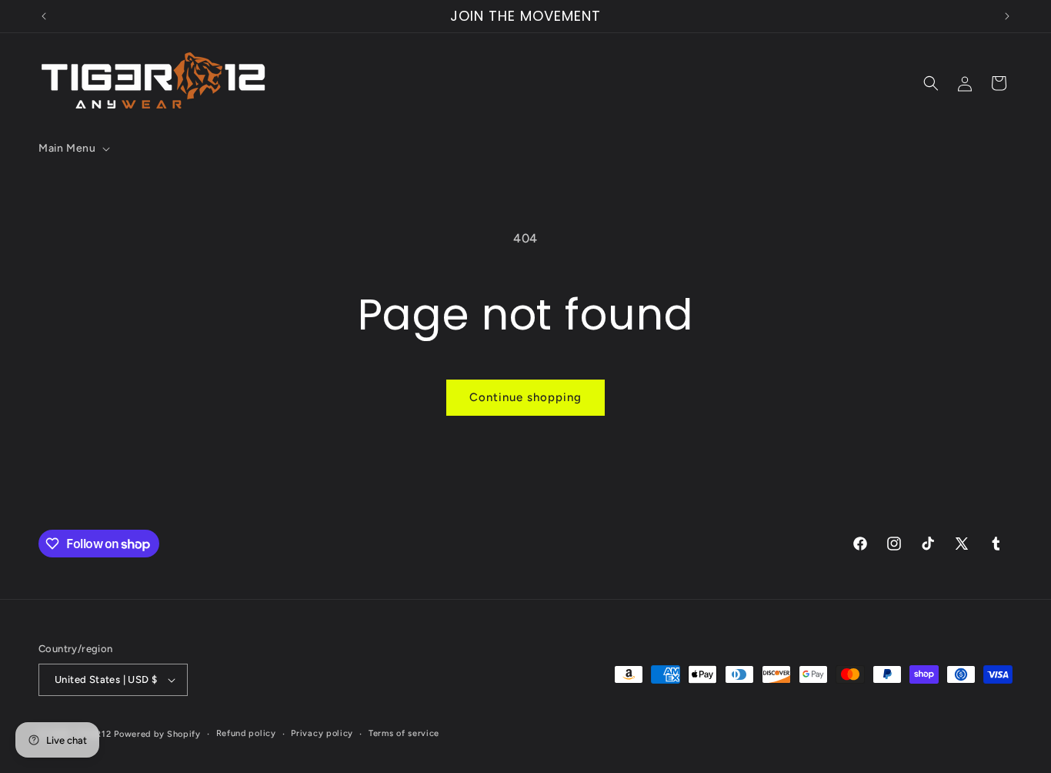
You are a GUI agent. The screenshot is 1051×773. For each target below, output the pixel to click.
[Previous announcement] (44, 16)
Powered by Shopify (157, 734)
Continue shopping (525, 397)
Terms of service (404, 733)
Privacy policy (322, 733)
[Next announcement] (1007, 16)
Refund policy (246, 733)
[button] (72, 148)
